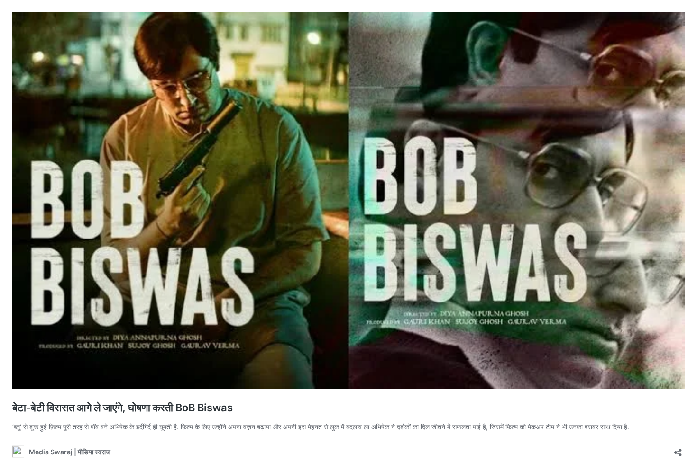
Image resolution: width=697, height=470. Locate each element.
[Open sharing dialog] (678, 449)
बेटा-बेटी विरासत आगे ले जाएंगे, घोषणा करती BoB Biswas (122, 407)
